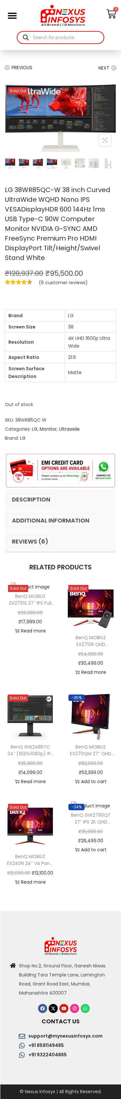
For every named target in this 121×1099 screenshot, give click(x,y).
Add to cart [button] (93, 781)
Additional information (50, 520)
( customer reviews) (63, 282)
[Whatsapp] (85, 1008)
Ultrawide (69, 429)
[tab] (60, 499)
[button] (12, 15)
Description (31, 499)
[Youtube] (63, 1008)
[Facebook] (42, 1008)
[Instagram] (74, 1008)
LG (34, 429)
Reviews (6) (30, 541)
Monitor (48, 429)
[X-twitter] (53, 1008)
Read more (33, 631)
